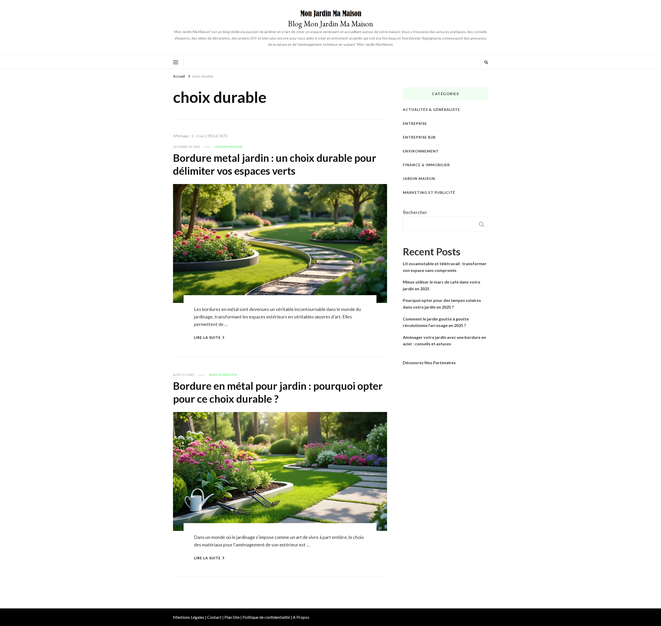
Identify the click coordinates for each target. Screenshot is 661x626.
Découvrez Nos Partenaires (429, 362)
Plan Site (232, 617)
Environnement (421, 151)
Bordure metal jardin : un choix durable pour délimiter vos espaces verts (274, 164)
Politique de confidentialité (266, 617)
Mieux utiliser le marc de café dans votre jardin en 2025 (441, 285)
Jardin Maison (228, 147)
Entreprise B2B (419, 137)
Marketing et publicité (429, 192)
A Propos (301, 617)
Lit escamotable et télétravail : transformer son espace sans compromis (444, 267)
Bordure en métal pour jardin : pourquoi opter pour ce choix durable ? (278, 392)
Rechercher (415, 212)
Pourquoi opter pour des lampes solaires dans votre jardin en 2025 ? (442, 303)
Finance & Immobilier (426, 165)
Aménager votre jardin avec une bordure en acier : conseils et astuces (444, 340)
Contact (214, 617)
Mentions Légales (188, 617)
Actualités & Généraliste (431, 109)
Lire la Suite (207, 337)
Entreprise (415, 123)
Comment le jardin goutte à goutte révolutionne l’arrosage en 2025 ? (436, 322)
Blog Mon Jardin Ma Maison (330, 24)
